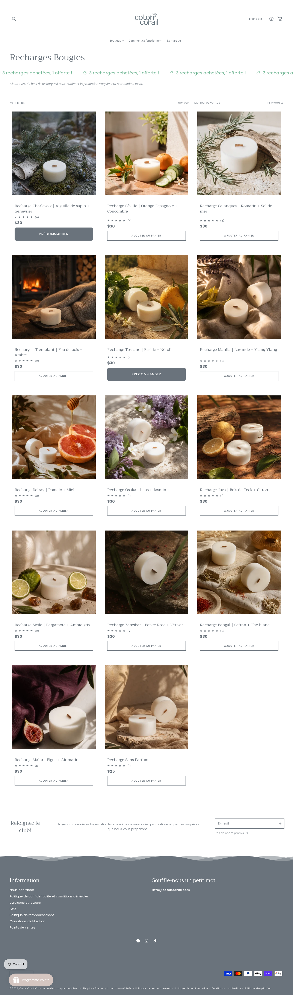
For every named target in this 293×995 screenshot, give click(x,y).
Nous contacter (22, 890)
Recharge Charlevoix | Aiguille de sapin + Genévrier (52, 208)
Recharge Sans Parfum (127, 760)
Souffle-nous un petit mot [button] (184, 880)
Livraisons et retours (25, 902)
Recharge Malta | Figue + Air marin (47, 760)
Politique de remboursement (32, 915)
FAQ (13, 909)
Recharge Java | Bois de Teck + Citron (234, 490)
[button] (14, 19)
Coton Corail (27, 988)
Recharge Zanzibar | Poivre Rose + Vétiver (145, 625)
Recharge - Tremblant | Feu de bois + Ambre (48, 352)
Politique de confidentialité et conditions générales (49, 896)
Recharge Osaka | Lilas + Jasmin (136, 490)
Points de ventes (22, 928)
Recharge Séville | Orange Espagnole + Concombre (142, 208)
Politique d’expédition (258, 988)
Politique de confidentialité (191, 988)
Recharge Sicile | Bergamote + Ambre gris (52, 625)
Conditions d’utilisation (226, 988)
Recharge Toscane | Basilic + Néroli (139, 349)
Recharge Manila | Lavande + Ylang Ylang (238, 349)
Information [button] (24, 880)
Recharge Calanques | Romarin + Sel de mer (236, 208)
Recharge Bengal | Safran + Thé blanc (234, 625)
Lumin (114, 988)
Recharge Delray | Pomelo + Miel (44, 490)
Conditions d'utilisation (27, 921)
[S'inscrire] (280, 824)
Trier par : (183, 102)
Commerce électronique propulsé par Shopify (63, 988)
